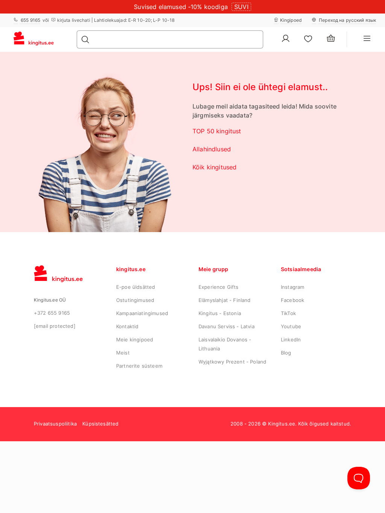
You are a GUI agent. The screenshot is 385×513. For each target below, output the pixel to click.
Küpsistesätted (100, 424)
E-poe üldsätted (135, 287)
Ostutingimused (135, 300)
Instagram (292, 287)
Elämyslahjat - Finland (225, 300)
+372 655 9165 (52, 313)
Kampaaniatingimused (142, 313)
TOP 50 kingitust (216, 131)
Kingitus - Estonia (220, 313)
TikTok (288, 313)
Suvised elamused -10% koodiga (181, 7)
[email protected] (55, 326)
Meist (123, 353)
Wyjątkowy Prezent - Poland (232, 362)
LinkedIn (291, 339)
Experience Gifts (219, 287)
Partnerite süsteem (139, 366)
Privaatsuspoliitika (55, 424)
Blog (286, 353)
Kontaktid (127, 326)
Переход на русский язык (347, 20)
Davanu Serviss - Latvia (227, 326)
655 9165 (30, 20)
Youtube (291, 326)
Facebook (292, 300)
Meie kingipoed (134, 339)
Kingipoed (291, 20)
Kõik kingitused (214, 167)
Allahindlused (211, 149)
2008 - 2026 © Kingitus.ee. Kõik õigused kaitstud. (290, 424)
